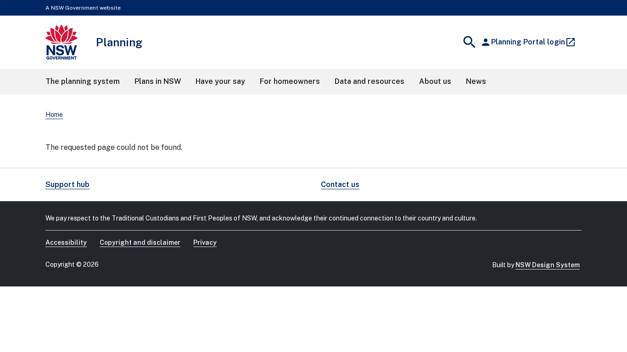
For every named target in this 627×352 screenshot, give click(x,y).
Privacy (205, 242)
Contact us (340, 184)
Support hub (67, 184)
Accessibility (66, 242)
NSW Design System (547, 265)
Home (54, 114)
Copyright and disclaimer (140, 242)
